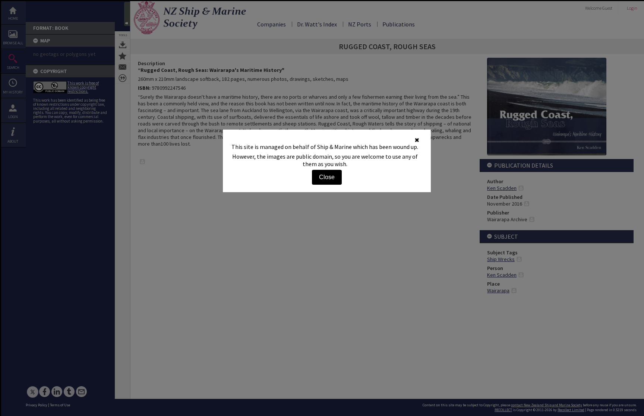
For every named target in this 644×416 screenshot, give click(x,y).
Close (327, 177)
